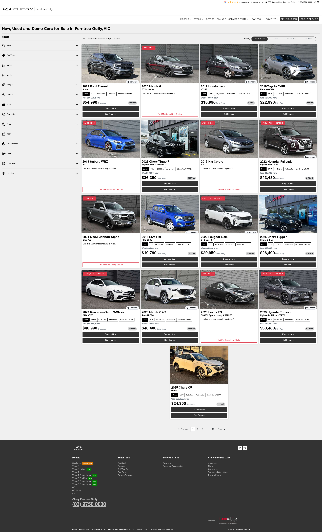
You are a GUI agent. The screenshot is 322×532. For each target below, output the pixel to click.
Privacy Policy (214, 475)
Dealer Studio (244, 529)
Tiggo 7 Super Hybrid (81, 475)
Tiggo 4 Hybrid (79, 469)
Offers (210, 19)
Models (184, 19)
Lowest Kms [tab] (308, 39)
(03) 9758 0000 (305, 2)
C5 (73, 487)
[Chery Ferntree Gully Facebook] (315, 2)
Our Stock (122, 463)
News (210, 466)
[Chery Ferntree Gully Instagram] (318, 2)
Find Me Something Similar (170, 114)
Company (271, 19)
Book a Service (309, 19)
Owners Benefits (125, 475)
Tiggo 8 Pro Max (79, 478)
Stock (197, 19)
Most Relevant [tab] (260, 39)
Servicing (167, 463)
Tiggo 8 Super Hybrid (81, 481)
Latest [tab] (276, 39)
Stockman (76, 463)
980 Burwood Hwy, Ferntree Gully (281, 2)
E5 (73, 493)
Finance (221, 19)
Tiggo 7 (75, 472)
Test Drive (122, 472)
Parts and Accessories (173, 466)
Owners (256, 19)
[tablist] (283, 39)
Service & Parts (237, 19)
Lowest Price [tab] (291, 39)
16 (213, 429)
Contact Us (213, 469)
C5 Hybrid (76, 490)
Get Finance (110, 114)
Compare (133, 82)
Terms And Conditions (218, 472)
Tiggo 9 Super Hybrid (81, 484)
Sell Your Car (289, 19)
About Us (212, 463)
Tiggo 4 (75, 466)
